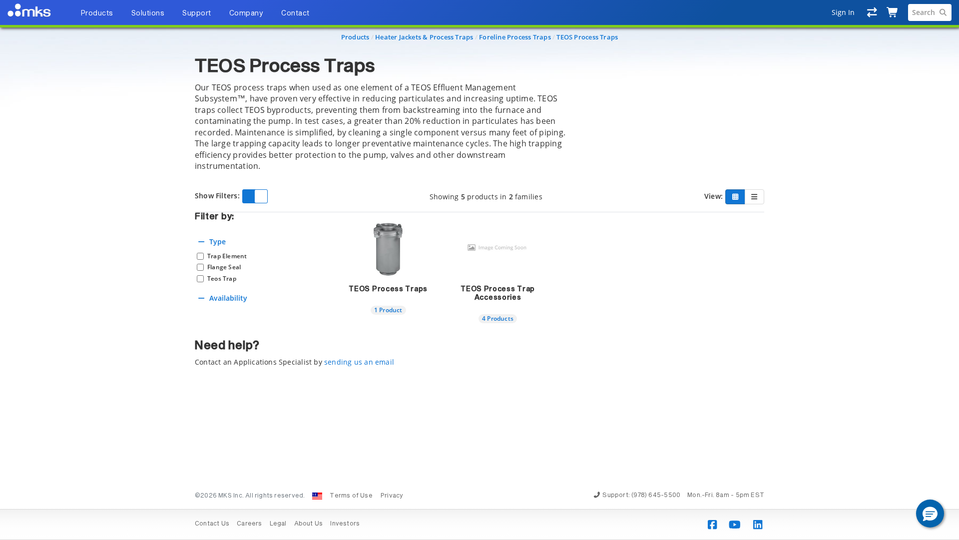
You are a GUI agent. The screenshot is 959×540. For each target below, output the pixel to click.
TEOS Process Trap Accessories (498, 293)
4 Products (497, 318)
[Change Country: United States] (317, 496)
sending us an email (359, 362)
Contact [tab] (295, 13)
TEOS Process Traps (587, 36)
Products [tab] (96, 13)
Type (217, 241)
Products (355, 36)
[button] (930, 514)
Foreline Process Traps (515, 36)
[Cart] (893, 12)
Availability (228, 298)
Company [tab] (246, 13)
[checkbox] (260, 256)
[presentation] (479, 270)
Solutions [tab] (148, 13)
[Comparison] (872, 12)
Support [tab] (196, 13)
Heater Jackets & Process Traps (424, 36)
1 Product (388, 310)
